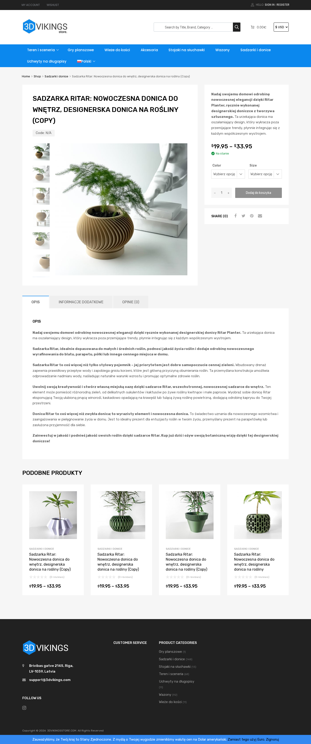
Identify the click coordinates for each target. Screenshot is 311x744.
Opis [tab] (35, 302)
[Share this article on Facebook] (235, 216)
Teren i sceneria (41, 50)
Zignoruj (272, 739)
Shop (37, 76)
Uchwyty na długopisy (46, 61)
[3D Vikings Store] (45, 34)
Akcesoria (149, 50)
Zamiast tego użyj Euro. (246, 739)
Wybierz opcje (53, 587)
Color (216, 165)
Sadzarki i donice (255, 50)
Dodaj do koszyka (258, 193)
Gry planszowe (81, 50)
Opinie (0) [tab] (130, 302)
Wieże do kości (117, 50)
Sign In (270, 5)
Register (283, 5)
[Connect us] (24, 708)
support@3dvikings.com (50, 680)
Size (253, 165)
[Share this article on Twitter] (243, 216)
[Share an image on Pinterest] (251, 216)
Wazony (222, 50)
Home (26, 76)
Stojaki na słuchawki (186, 50)
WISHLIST (53, 5)
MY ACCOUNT (31, 5)
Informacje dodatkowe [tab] (81, 302)
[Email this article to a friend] (259, 216)
